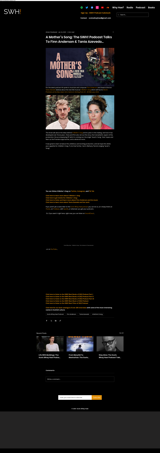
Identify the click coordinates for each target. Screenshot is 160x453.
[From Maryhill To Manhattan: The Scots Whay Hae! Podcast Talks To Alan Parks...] (80, 344)
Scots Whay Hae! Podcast (55, 314)
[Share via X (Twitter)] (51, 321)
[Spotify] (81, 7)
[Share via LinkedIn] (56, 321)
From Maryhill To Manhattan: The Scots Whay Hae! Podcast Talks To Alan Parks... (80, 356)
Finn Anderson (71, 314)
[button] (140, 7)
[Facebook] (92, 7)
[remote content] (80, 231)
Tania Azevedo (84, 314)
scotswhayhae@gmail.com (100, 18)
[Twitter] (86, 7)
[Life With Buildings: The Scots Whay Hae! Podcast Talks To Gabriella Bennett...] (49, 343)
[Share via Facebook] (47, 321)
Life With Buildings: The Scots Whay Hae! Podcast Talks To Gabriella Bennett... (50, 356)
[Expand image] (63, 112)
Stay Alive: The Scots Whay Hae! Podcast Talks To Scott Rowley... (110, 356)
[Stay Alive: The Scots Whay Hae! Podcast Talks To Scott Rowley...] (110, 343)
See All (121, 333)
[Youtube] (102, 7)
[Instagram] (97, 7)
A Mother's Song (97, 314)
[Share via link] (60, 321)
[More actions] (113, 32)
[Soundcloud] (107, 7)
